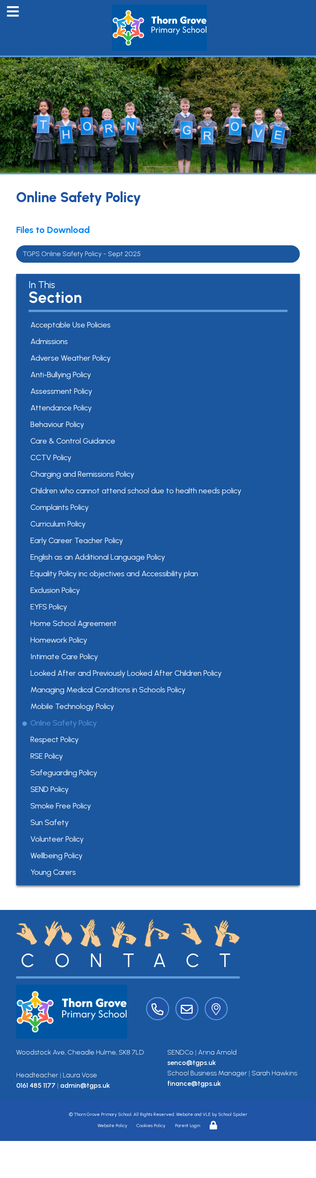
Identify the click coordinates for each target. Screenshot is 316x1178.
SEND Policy (51, 789)
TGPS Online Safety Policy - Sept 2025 (82, 254)
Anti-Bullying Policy (62, 374)
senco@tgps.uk (191, 1062)
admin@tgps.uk (85, 1085)
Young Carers (54, 872)
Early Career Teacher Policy (78, 540)
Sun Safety (51, 822)
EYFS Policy (50, 606)
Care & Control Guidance (74, 441)
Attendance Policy (62, 407)
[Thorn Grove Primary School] (159, 28)
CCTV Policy (52, 457)
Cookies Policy (150, 1125)
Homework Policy (60, 640)
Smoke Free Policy (62, 805)
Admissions (50, 341)
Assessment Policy (62, 391)
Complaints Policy (61, 507)
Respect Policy (56, 739)
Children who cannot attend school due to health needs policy (137, 490)
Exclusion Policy (56, 590)
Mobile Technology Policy (73, 706)
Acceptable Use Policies (72, 324)
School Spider (232, 1114)
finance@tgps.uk (194, 1083)
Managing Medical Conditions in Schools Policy (109, 689)
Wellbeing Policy (57, 855)
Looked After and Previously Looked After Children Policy (127, 673)
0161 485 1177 (35, 1085)
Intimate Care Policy (65, 656)
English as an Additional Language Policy (99, 557)
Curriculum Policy (59, 523)
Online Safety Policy (65, 722)
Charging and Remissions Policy (83, 474)
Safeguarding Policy (65, 772)
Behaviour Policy (58, 424)
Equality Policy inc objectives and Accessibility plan (115, 573)
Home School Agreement (75, 623)
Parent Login (187, 1125)
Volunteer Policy (58, 839)
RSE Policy (48, 756)
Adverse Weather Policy (72, 358)
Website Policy (112, 1125)
